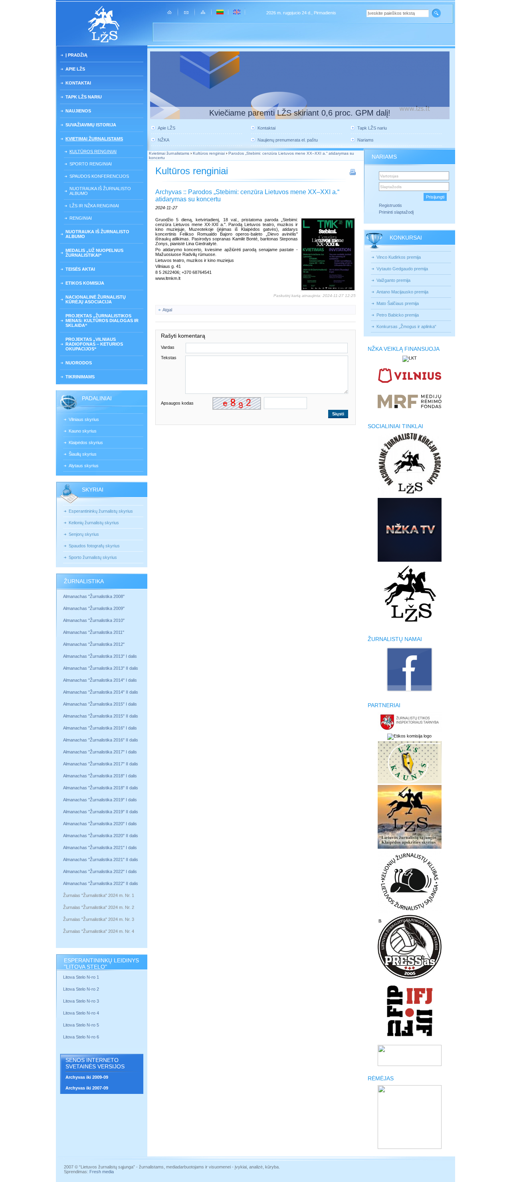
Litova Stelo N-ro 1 (81, 977)
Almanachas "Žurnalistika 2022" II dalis (100, 883)
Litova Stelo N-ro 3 (81, 1001)
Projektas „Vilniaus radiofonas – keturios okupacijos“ (94, 344)
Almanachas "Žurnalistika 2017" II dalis (101, 763)
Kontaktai (78, 83)
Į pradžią (76, 55)
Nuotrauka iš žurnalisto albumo (100, 191)
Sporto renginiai (90, 163)
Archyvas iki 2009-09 (86, 1077)
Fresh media (101, 1171)
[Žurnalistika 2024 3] (63, 925)
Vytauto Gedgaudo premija (402, 268)
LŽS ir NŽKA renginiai (94, 205)
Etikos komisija (84, 283)
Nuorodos (78, 362)
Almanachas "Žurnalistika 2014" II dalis (100, 692)
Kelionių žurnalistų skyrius (94, 522)
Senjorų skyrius (84, 534)
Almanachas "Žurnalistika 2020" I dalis (100, 823)
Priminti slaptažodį (396, 212)
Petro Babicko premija (397, 315)
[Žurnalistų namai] (409, 691)
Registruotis (390, 205)
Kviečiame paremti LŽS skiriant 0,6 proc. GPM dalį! (299, 112)
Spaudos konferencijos (99, 176)
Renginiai (80, 218)
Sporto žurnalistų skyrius (93, 557)
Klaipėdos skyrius (86, 442)
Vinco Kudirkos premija (398, 257)
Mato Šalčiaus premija (397, 303)
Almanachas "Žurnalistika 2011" (93, 632)
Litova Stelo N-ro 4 (81, 1013)
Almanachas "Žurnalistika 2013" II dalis (100, 668)
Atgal (167, 309)
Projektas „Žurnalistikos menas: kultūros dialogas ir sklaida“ (102, 320)
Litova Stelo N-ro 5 (81, 1025)
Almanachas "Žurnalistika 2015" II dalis (100, 716)
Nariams (365, 140)
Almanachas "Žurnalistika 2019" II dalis (100, 811)
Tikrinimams (80, 376)
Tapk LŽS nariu (83, 96)
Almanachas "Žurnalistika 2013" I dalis (100, 656)
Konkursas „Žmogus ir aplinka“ (406, 326)
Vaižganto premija (393, 280)
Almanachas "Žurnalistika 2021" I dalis (100, 847)
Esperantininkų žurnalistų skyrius (101, 511)
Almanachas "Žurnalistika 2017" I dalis (100, 751)
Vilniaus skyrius (84, 419)
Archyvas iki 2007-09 (86, 1088)
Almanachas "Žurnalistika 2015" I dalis (100, 704)
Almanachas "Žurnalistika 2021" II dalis (100, 859)
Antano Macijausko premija (402, 291)
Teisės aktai (80, 269)
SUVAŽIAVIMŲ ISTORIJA (90, 124)
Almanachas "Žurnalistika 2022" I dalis (100, 871)
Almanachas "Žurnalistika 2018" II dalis (100, 787)
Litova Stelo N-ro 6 (81, 1036)
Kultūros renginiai (93, 151)
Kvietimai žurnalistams (94, 138)
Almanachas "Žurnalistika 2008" (94, 596)
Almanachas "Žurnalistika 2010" (94, 620)
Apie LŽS (75, 69)
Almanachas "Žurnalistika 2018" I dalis (100, 775)
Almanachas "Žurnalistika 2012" (94, 644)
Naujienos (78, 110)
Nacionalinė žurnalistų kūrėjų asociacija (95, 299)
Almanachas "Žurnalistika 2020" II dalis (100, 835)
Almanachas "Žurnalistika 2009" (94, 608)
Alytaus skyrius (84, 465)
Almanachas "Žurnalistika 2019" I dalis (100, 799)
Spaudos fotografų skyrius (94, 545)
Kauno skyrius (83, 431)
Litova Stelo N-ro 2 (81, 989)
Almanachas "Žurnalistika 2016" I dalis (100, 728)
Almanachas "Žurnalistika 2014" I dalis (100, 680)
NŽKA (163, 140)
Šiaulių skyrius (83, 454)
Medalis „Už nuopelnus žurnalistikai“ (94, 253)
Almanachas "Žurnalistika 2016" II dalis (100, 740)
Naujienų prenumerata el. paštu (287, 140)
